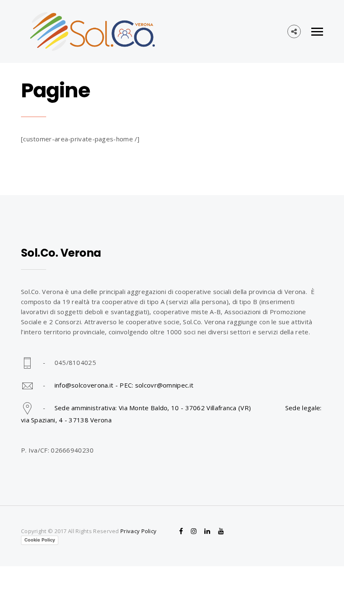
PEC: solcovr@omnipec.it (156, 385)
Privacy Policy (138, 531)
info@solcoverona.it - (87, 385)
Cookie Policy (39, 540)
